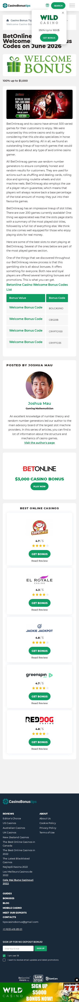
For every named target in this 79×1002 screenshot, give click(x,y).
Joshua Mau (39, 403)
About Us (45, 818)
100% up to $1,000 (15, 80)
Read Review (39, 560)
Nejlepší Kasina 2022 (15, 866)
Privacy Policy (48, 827)
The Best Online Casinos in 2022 (19, 852)
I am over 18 (13, 956)
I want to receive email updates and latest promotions (33, 960)
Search (58, 6)
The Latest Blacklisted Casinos (16, 860)
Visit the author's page (39, 442)
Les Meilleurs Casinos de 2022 (17, 873)
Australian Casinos (14, 827)
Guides (7, 893)
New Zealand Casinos (16, 837)
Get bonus (49, 38)
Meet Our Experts (15, 912)
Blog (6, 903)
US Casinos (9, 823)
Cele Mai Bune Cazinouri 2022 (18, 881)
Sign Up (40, 948)
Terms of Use (47, 832)
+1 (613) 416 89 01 (12, 929)
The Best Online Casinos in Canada (19, 843)
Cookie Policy (48, 823)
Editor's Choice (12, 818)
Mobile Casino (12, 908)
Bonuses (8, 898)
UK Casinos (9, 832)
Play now (39, 486)
